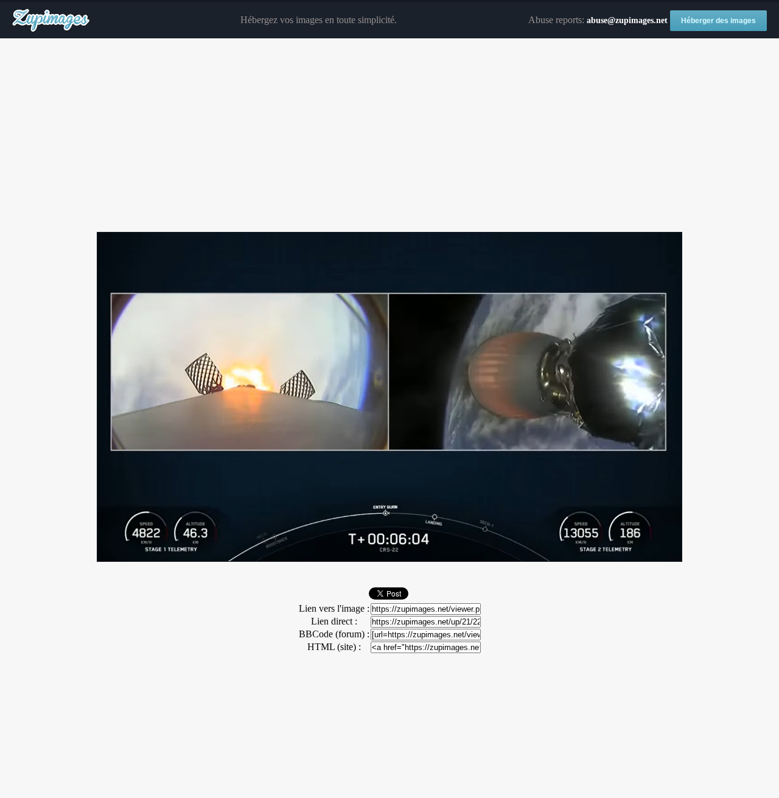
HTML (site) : (334, 647)
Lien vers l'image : (334, 608)
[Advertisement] (389, 136)
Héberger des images (718, 20)
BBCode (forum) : (334, 634)
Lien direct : (334, 621)
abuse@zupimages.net (627, 20)
